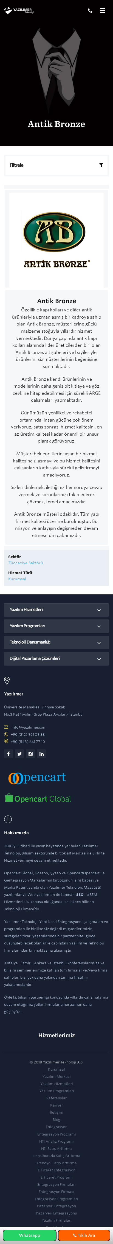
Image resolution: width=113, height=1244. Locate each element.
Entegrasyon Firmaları (56, 1184)
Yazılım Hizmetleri (26, 609)
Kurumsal (56, 1069)
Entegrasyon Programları (56, 1199)
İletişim (56, 1112)
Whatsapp (29, 1235)
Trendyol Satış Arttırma (56, 1163)
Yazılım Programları (27, 625)
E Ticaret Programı (57, 1177)
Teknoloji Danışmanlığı (30, 642)
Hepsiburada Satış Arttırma (56, 1156)
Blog (56, 1120)
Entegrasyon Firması (56, 1192)
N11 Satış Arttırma (56, 1149)
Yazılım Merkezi (57, 1076)
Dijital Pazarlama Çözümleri (35, 658)
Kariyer (56, 1105)
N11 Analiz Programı (56, 1141)
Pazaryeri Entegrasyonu (56, 1213)
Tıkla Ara (86, 1235)
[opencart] (38, 798)
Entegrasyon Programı (56, 1134)
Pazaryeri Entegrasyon (56, 1206)
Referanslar (56, 1098)
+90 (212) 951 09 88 (28, 734)
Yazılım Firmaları (57, 1220)
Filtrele (16, 165)
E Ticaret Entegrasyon (56, 1170)
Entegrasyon (56, 1127)
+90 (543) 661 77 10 (28, 742)
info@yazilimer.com (29, 727)
